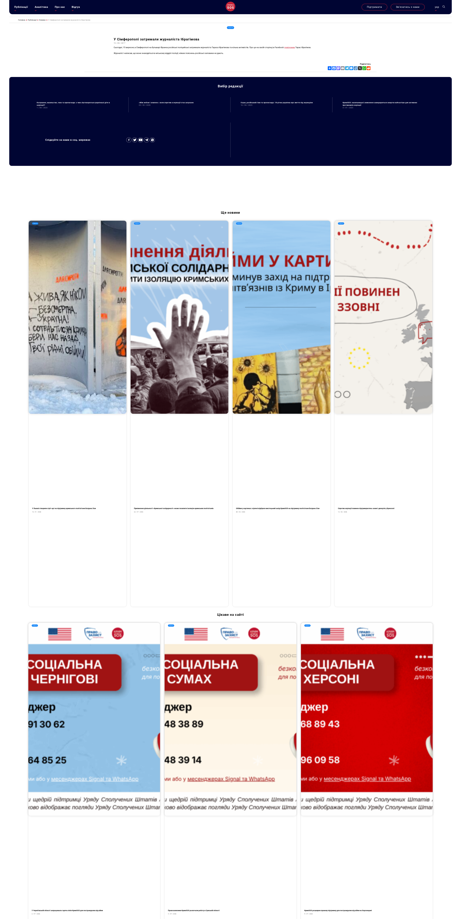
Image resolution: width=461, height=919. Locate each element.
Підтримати (374, 7)
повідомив (289, 47)
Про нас (60, 7)
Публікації (21, 7)
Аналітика (41, 7)
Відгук (76, 7)
